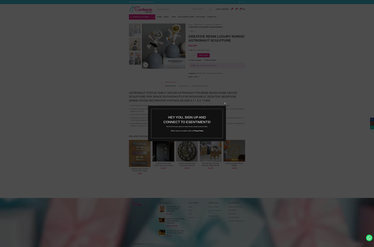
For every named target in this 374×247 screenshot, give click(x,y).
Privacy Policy (198, 131)
